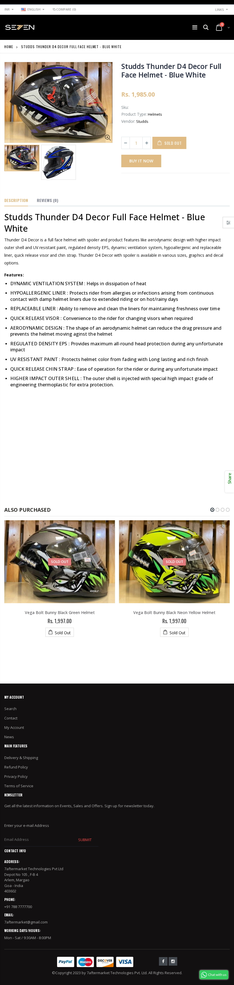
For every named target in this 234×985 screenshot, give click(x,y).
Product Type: (134, 114)
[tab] (16, 200)
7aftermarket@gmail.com (26, 922)
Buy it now (141, 161)
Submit (84, 839)
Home (8, 46)
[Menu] (194, 27)
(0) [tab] (47, 200)
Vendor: (128, 121)
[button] (212, 509)
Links (219, 9)
